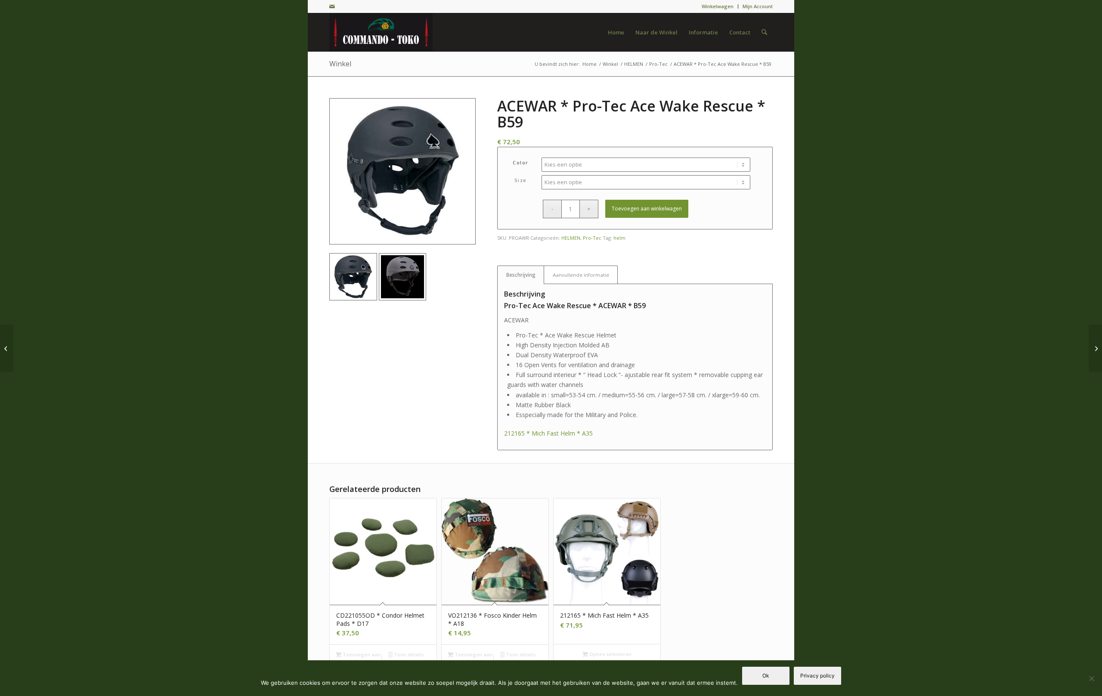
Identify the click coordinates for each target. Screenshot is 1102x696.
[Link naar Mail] (331, 6)
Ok (765, 675)
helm (619, 238)
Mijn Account (758, 6)
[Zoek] (764, 32)
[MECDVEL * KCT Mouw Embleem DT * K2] (6, 348)
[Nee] (1091, 678)
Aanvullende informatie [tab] (581, 275)
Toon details (408, 654)
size (520, 180)
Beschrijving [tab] (521, 275)
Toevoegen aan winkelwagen (647, 208)
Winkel (340, 63)
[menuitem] (717, 6)
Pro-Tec (592, 238)
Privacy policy (817, 675)
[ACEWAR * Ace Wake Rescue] (402, 171)
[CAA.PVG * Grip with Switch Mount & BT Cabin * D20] (1095, 348)
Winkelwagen (718, 6)
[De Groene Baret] (381, 32)
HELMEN (570, 238)
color (521, 162)
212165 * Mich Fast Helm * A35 (548, 433)
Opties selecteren (609, 654)
